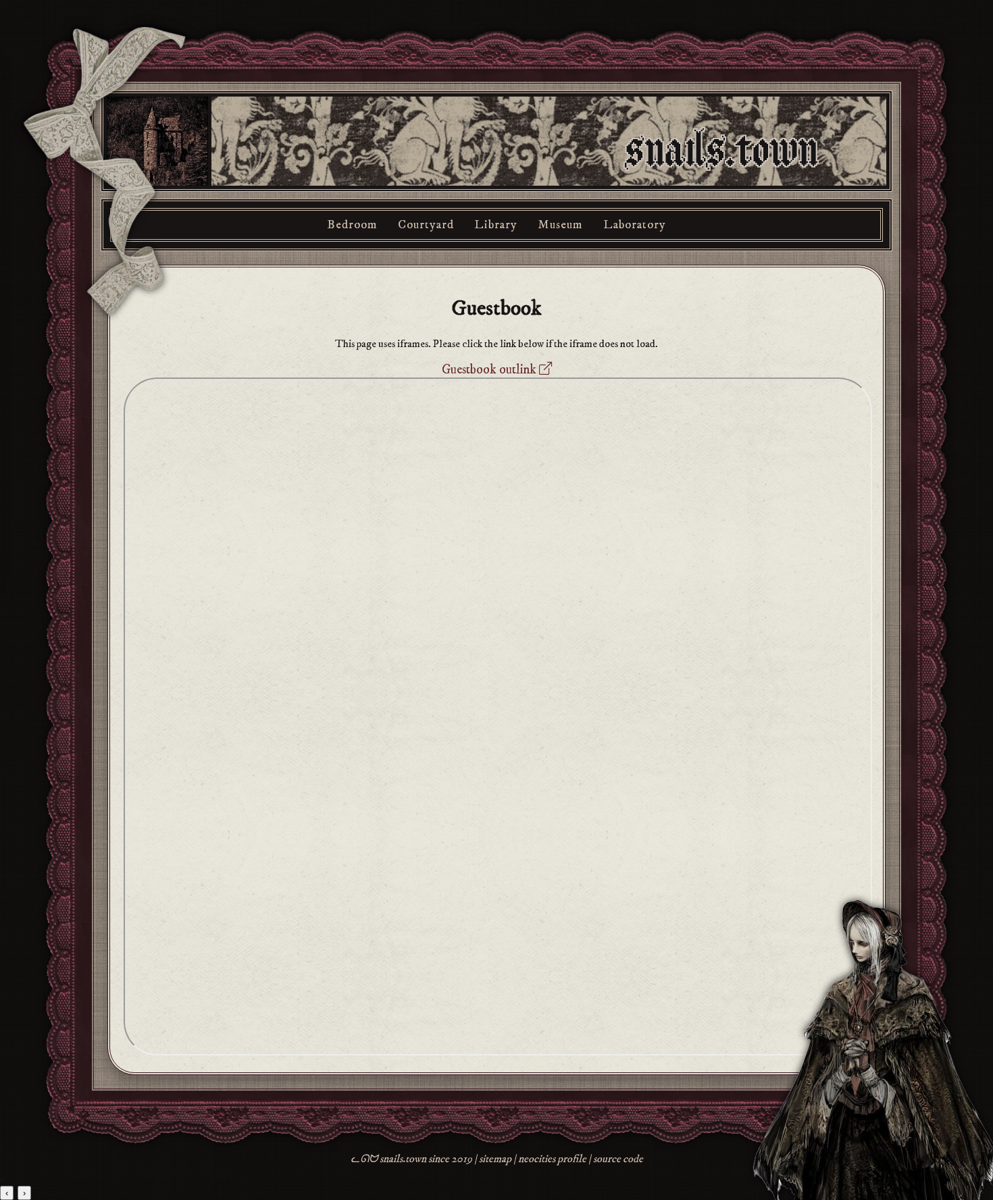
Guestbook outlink (490, 369)
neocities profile (552, 1159)
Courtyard (426, 224)
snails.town (722, 151)
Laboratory (634, 224)
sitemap (495, 1159)
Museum (560, 224)
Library (495, 224)
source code (618, 1159)
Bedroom (352, 224)
